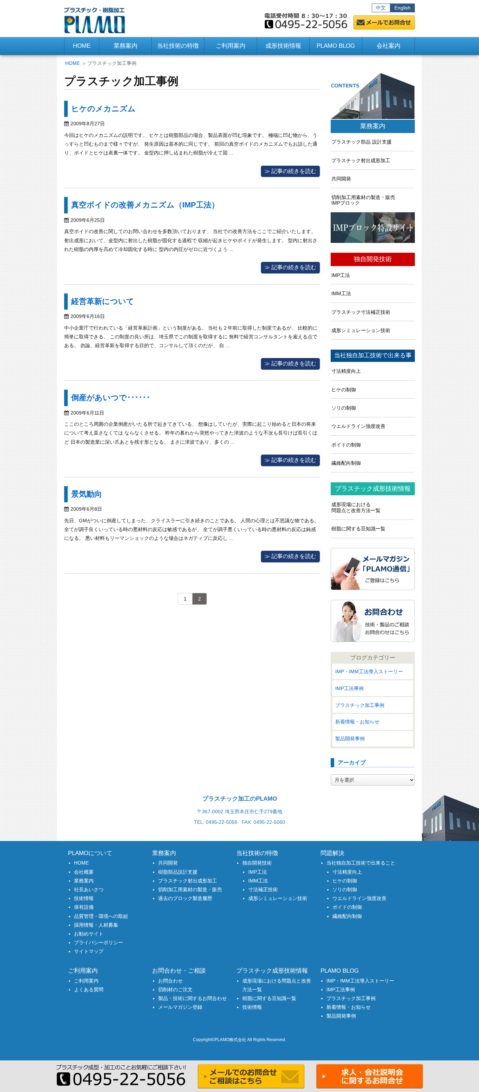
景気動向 (86, 494)
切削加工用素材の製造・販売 (190, 889)
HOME (81, 45)
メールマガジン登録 (180, 1007)
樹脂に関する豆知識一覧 (358, 528)
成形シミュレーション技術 (360, 330)
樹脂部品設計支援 (177, 872)
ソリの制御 (343, 408)
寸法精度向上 (346, 371)
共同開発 (341, 178)
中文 (381, 8)
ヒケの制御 (343, 389)
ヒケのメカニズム (103, 108)
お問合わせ (170, 981)
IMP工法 (340, 275)
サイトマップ (88, 951)
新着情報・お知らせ (357, 721)
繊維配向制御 (346, 463)
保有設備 (84, 907)
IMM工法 (341, 293)
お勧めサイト (88, 934)
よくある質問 (88, 989)
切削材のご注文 (175, 989)
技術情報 (84, 898)
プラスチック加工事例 (359, 705)
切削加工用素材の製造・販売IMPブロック (363, 200)
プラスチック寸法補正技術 (360, 312)
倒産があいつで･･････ (110, 397)
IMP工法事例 (349, 688)
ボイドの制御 (346, 445)
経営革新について (102, 301)
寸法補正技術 (263, 889)
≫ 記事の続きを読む (290, 171)
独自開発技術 (373, 259)
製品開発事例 (350, 738)
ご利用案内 (86, 981)
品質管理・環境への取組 (101, 916)
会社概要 (84, 872)
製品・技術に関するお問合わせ (192, 998)
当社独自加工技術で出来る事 (373, 355)
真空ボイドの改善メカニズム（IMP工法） (145, 204)
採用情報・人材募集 (96, 925)
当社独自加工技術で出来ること (360, 863)
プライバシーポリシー (98, 942)
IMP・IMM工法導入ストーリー (369, 671)
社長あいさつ (88, 889)
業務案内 (372, 126)
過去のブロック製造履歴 (185, 898)
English (402, 8)
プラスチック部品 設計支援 (361, 142)
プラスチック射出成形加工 (360, 160)
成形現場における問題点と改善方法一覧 (355, 507)
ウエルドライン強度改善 (358, 426)
